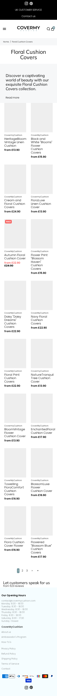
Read (9, 97)
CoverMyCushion (39, 135)
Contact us (28, 16)
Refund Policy (8, 654)
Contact (5, 669)
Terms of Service (10, 664)
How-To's (6, 642)
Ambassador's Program (13, 637)
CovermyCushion (13, 135)
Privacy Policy (8, 648)
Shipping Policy (9, 659)
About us (6, 632)
